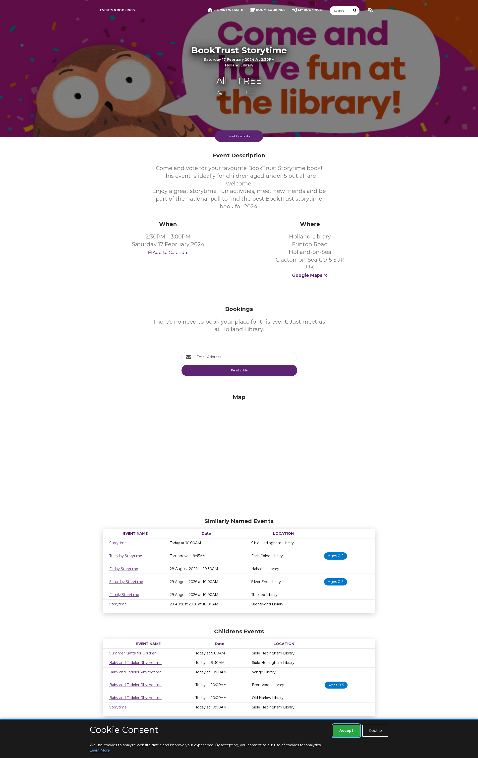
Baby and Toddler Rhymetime (135, 662)
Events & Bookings (117, 10)
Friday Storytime (123, 569)
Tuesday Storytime (125, 556)
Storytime (118, 543)
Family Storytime (124, 594)
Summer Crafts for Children (133, 653)
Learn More (100, 750)
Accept (346, 730)
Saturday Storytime (126, 582)
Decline (375, 730)
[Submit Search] (355, 10)
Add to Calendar (171, 252)
